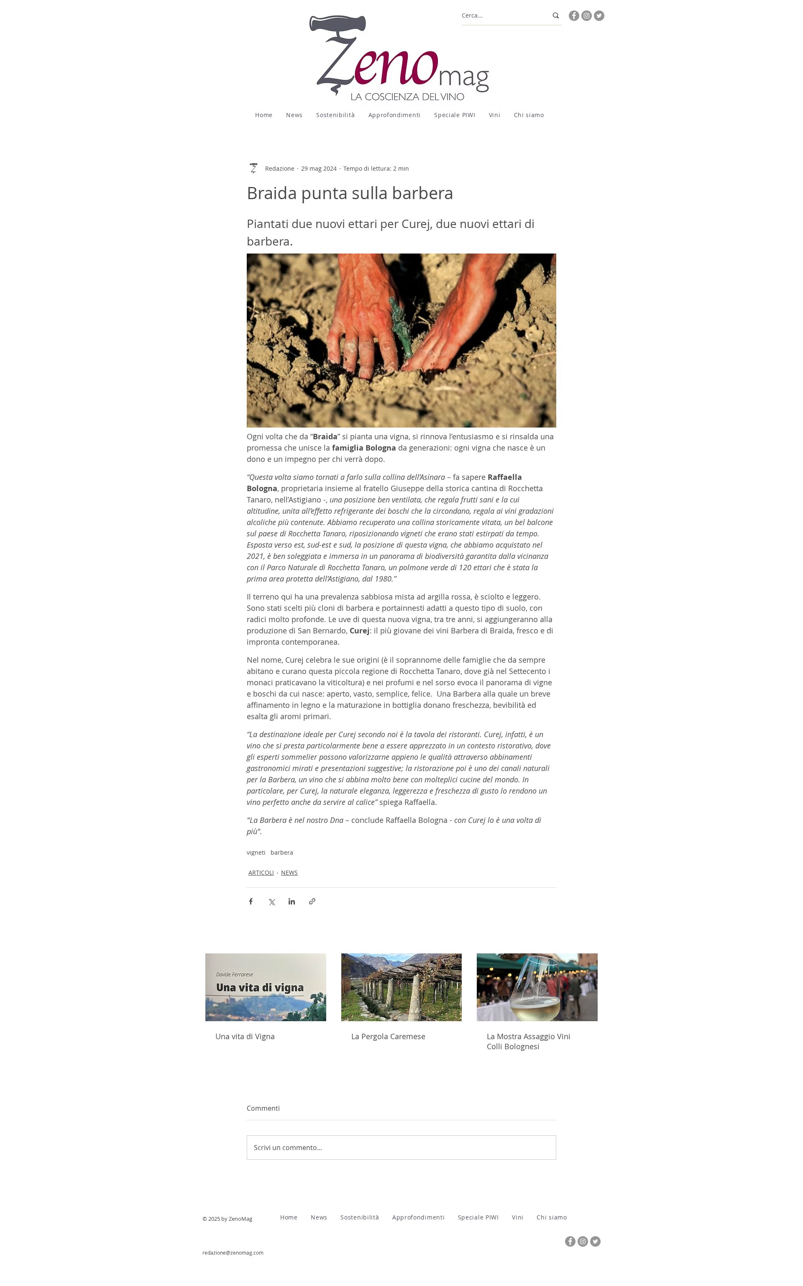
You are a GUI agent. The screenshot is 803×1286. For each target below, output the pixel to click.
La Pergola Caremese (388, 1036)
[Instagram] (586, 15)
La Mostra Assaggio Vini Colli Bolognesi (528, 1041)
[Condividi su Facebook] (251, 901)
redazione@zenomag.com (232, 1252)
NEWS (289, 872)
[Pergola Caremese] (401, 987)
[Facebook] (574, 15)
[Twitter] (599, 15)
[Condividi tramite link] (312, 901)
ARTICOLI (261, 872)
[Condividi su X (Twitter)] (271, 901)
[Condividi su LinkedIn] (292, 901)
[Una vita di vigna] (265, 987)
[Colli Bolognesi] (537, 987)
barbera (282, 852)
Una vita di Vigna (245, 1036)
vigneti (256, 852)
